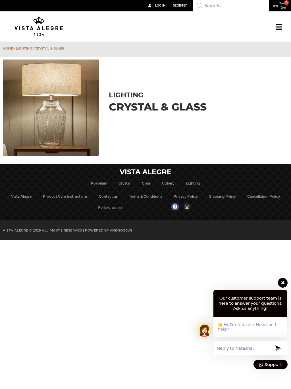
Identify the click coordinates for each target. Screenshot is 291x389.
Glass (146, 183)
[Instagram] (187, 206)
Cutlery (168, 183)
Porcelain (99, 183)
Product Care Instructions (65, 196)
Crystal (124, 183)
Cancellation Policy (263, 196)
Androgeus (121, 230)
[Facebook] (175, 206)
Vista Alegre (21, 196)
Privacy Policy (186, 196)
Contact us (108, 196)
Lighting (24, 48)
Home (8, 48)
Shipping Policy (222, 196)
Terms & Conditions (145, 196)
